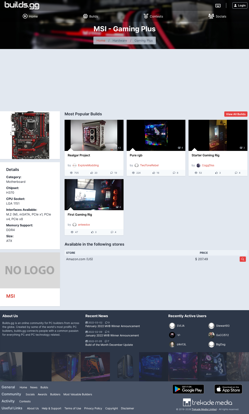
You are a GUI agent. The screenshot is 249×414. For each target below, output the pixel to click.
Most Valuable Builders (77, 394)
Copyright (111, 408)
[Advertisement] (124, 78)
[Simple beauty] (66, 366)
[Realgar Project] (94, 135)
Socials (30, 394)
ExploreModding (88, 165)
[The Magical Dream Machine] (95, 366)
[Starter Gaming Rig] (218, 135)
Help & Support (51, 408)
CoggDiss (208, 165)
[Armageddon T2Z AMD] (124, 366)
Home (100, 40)
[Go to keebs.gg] (218, 5)
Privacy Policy (93, 408)
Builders (55, 394)
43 (119, 147)
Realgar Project (79, 155)
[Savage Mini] (153, 366)
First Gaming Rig (80, 214)
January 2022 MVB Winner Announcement (112, 335)
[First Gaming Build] (182, 366)
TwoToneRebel (149, 165)
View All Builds (236, 114)
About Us (33, 408)
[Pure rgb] (156, 135)
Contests (25, 401)
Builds (44, 387)
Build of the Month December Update (109, 344)
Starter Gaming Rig (205, 155)
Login (242, 5)
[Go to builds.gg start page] (22, 5)
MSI (10, 296)
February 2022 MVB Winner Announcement (112, 326)
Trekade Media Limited (204, 409)
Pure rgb (136, 155)
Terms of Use (72, 408)
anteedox (84, 224)
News (33, 387)
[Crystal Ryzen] (212, 366)
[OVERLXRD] (37, 366)
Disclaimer (127, 408)
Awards (42, 394)
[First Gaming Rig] (94, 194)
